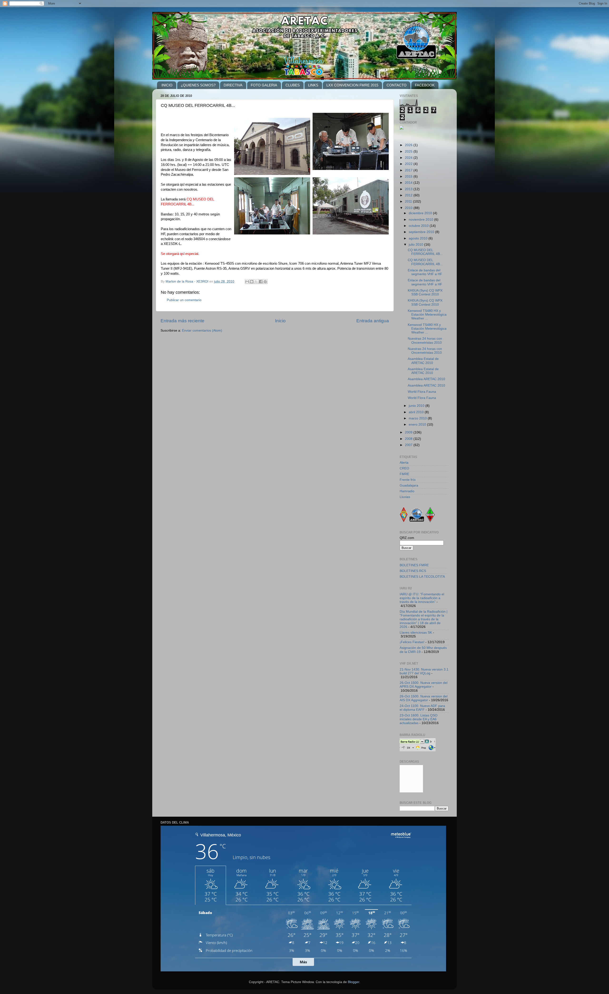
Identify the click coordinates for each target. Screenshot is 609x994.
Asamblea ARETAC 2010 (426, 379)
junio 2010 (417, 406)
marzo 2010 (418, 418)
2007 (409, 445)
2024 (409, 157)
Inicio (280, 320)
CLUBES (292, 85)
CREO (404, 468)
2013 (409, 189)
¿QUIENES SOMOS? (198, 85)
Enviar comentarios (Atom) (202, 330)
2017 (409, 170)
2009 (409, 432)
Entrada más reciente (182, 320)
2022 (409, 164)
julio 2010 (416, 244)
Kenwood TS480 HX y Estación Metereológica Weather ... (427, 314)
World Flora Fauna (422, 391)
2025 (409, 151)
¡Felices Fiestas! (412, 642)
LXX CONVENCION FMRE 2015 (352, 85)
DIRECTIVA (233, 85)
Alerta (404, 462)
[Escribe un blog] (251, 281)
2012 (409, 195)
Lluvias (405, 497)
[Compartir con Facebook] (260, 281)
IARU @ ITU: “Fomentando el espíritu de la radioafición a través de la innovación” (422, 598)
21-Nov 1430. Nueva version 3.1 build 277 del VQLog (424, 671)
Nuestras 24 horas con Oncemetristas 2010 (425, 340)
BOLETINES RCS (413, 571)
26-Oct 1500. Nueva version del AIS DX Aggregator (423, 698)
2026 (409, 145)
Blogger (353, 982)
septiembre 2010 (422, 232)
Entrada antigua (372, 320)
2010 (409, 208)
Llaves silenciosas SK (416, 632)
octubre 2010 (419, 226)
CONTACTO (397, 85)
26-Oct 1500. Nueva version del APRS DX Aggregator (423, 684)
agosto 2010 (418, 238)
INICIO (167, 85)
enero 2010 (418, 424)
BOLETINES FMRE (414, 565)
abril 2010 (417, 412)
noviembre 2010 (421, 219)
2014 (409, 182)
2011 (409, 201)
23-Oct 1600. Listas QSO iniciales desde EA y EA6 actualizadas (418, 719)
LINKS (313, 85)
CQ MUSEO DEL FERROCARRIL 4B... (425, 252)
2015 (409, 176)
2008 (409, 439)
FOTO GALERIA (264, 85)
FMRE (404, 474)
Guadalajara (409, 485)
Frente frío (408, 480)
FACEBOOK (425, 85)
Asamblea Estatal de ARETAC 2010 (423, 360)
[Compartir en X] (256, 281)
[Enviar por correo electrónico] (247, 281)
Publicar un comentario (184, 300)
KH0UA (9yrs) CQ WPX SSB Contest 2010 (425, 292)
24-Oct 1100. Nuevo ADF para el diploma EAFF (422, 707)
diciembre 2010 (421, 213)
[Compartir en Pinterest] (265, 281)
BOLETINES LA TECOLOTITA (422, 576)
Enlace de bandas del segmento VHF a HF (425, 272)
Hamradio (407, 491)
